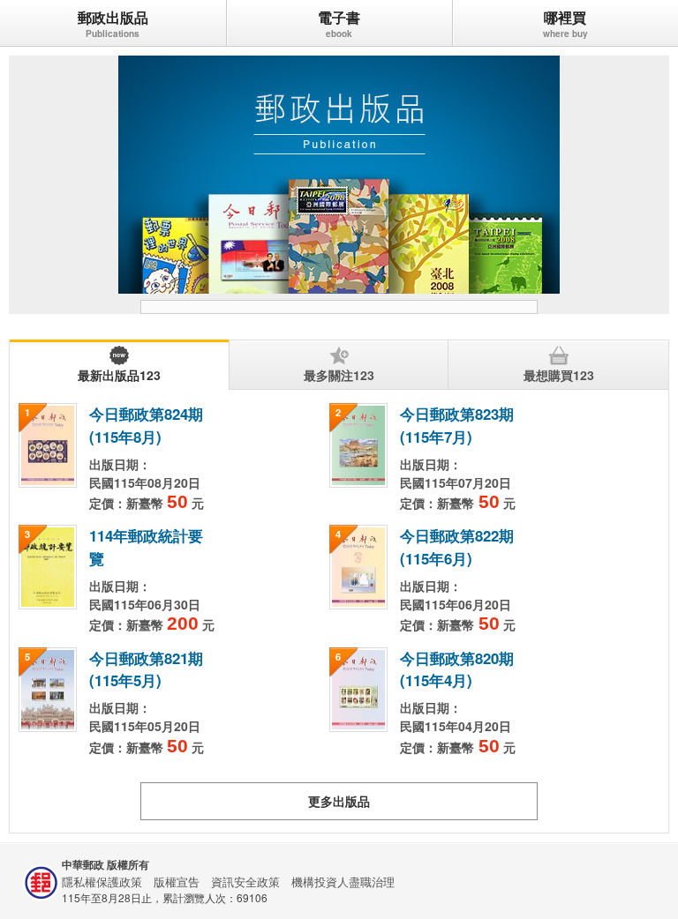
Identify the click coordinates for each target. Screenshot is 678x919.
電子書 (339, 17)
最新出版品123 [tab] (119, 375)
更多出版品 (339, 801)
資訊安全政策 (245, 881)
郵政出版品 (113, 17)
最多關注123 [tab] (339, 375)
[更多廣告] (339, 307)
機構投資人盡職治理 (343, 881)
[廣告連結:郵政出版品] (339, 175)
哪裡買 (565, 17)
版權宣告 (177, 881)
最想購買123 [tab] (559, 375)
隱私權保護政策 (102, 881)
